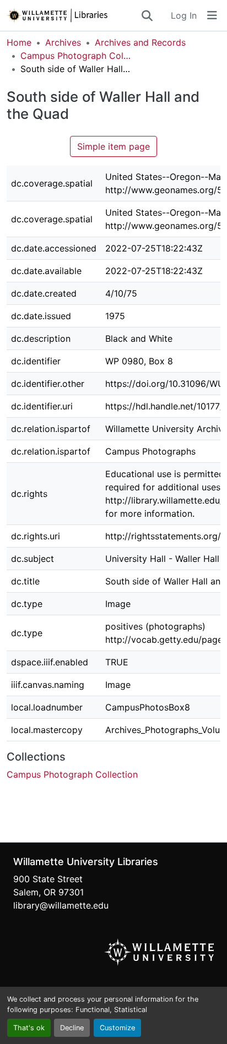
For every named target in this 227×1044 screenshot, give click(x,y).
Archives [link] (63, 42)
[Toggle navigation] (212, 15)
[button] (73, 15)
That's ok (29, 1028)
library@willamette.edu (61, 905)
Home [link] (19, 42)
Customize (117, 1028)
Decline (72, 1028)
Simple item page (113, 146)
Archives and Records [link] (140, 42)
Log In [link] (184, 15)
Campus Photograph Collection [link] (75, 55)
